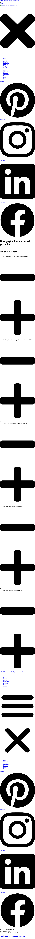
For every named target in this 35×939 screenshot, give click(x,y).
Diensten (5, 680)
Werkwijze (6, 681)
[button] (17, 723)
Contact (5, 686)
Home (4, 677)
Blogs (4, 684)
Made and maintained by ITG (12, 936)
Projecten (5, 683)
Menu (1, 3)
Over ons (5, 678)
